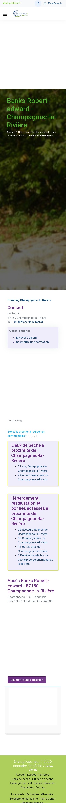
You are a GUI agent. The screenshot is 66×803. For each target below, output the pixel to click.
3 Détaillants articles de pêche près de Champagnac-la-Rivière (36, 559)
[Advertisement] (33, 54)
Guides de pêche (42, 779)
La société (17, 794)
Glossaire (47, 794)
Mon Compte (55, 3)
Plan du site (47, 798)
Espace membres (38, 774)
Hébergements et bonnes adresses (37, 132)
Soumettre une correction (32, 342)
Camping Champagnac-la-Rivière (30, 300)
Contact (40, 787)
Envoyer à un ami (26, 337)
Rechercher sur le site (24, 798)
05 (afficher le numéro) (28, 322)
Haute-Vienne (17, 135)
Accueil (11, 132)
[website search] (38, 3)
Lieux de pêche (20, 779)
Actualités (26, 787)
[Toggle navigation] (5, 13)
